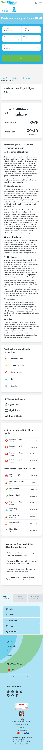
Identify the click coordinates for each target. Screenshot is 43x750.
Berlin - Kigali (14, 522)
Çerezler (21, 727)
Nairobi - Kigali (14, 488)
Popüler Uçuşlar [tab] (6, 597)
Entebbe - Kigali (15, 475)
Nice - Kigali (13, 529)
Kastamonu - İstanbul (16, 439)
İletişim (9, 655)
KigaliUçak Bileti (16, 399)
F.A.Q (9, 650)
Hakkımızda (11, 646)
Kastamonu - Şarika (16, 460)
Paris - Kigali (13, 509)
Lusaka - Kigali (14, 495)
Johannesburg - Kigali (17, 481)
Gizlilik (22, 719)
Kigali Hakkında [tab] (20, 597)
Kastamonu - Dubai (16, 453)
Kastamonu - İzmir (15, 446)
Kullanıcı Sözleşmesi (21, 724)
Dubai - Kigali (14, 515)
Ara (21, 58)
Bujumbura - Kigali (16, 502)
